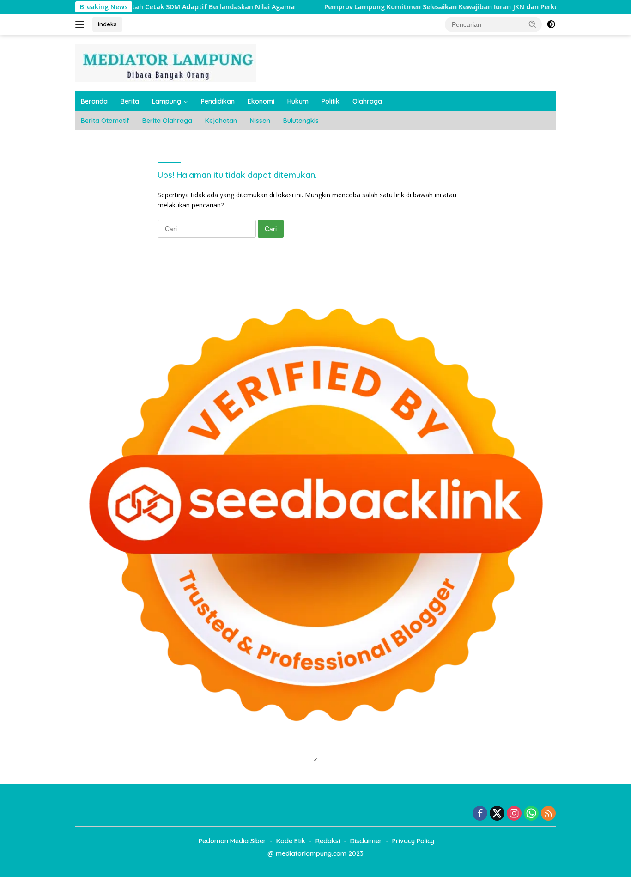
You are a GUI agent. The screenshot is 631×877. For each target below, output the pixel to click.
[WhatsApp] (531, 814)
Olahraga (367, 101)
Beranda (94, 101)
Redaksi (328, 841)
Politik (331, 101)
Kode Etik (290, 841)
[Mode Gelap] (551, 24)
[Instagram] (514, 814)
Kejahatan (221, 120)
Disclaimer (366, 841)
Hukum (298, 101)
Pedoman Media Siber (232, 841)
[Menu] (81, 24)
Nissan (260, 120)
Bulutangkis (301, 120)
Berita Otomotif (105, 120)
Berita (130, 101)
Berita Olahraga (167, 120)
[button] (532, 24)
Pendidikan (218, 101)
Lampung (166, 101)
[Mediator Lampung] (165, 62)
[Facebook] (480, 814)
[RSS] (548, 814)
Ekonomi (261, 101)
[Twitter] (497, 814)
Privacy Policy (413, 841)
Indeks (107, 24)
